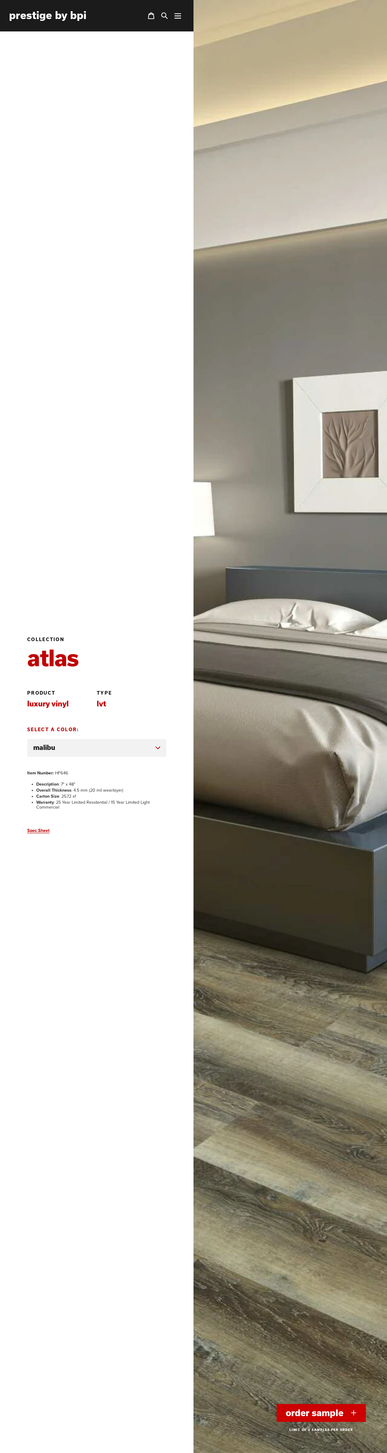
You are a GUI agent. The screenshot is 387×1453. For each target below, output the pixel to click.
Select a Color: (53, 729)
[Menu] (177, 15)
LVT (101, 703)
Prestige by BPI (47, 15)
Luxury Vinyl (48, 703)
